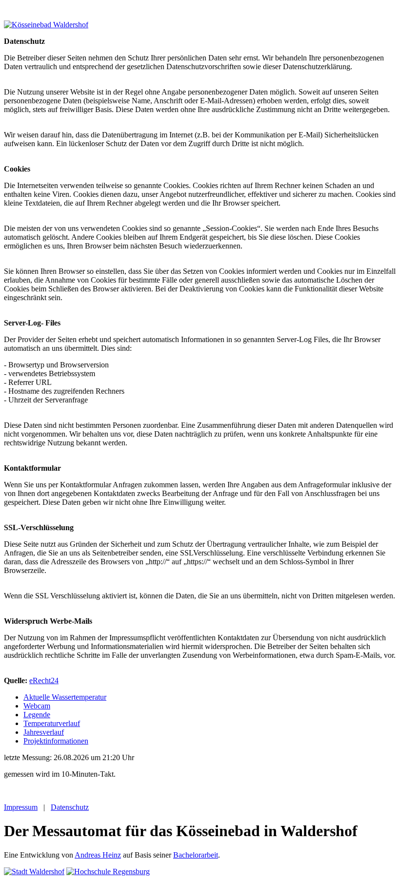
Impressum (21, 807)
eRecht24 (44, 680)
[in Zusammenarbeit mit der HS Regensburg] (108, 871)
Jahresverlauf (43, 732)
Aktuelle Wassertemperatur (64, 697)
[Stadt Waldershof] (34, 871)
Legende (36, 714)
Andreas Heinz (98, 855)
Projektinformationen (55, 741)
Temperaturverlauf (51, 723)
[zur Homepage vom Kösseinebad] (46, 24)
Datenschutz (70, 807)
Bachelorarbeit (195, 855)
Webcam (36, 706)
